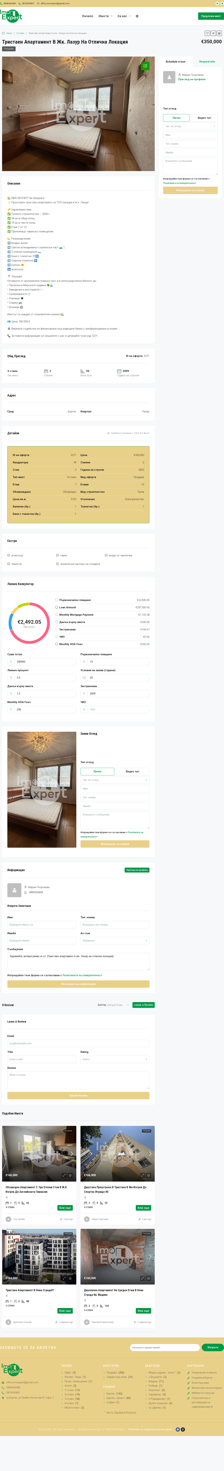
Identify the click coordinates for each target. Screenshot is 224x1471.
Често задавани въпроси (121, 1412)
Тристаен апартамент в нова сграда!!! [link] (30, 1290)
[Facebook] (217, 3)
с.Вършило (155, 1377)
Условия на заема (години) (97, 670)
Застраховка (88, 686)
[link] (39, 1154)
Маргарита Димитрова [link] (103, 1322)
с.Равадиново (157, 1398)
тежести (16, 564)
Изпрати (213, 1347)
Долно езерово (158, 1403)
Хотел (68, 1385)
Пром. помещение (76, 1381)
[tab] (145, 66)
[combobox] (114, 780)
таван (63, 555)
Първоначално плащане (96, 654)
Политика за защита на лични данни (150, 1429)
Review (11, 1067)
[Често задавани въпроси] (104, 1412)
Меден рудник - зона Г (162, 1372)
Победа (153, 1385)
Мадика (153, 1381)
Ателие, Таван (73, 1377)
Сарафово (155, 1394)
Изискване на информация (78, 984)
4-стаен (69, 1403)
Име (10, 917)
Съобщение (15, 949)
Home (9, 33)
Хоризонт (154, 1390)
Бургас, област (116, 1398)
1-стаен (69, 1390)
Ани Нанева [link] (19, 1219)
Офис (68, 1372)
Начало (87, 16)
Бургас (111, 1393)
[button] (207, 33)
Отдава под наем (117, 1377)
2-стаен (69, 1394)
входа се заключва (120, 555)
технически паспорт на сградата (80, 564)
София (111, 1402)
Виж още (65, 1207)
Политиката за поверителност (82, 975)
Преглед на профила (191, 79)
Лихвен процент (18, 670)
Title (10, 1052)
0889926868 (36, 892)
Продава (9, 49)
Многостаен (72, 1407)
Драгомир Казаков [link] (22, 1322)
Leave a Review (143, 1004)
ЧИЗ (83, 702)
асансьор (17, 555)
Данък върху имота (20, 686)
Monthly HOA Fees (19, 702)
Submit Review (78, 1095)
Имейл (11, 933)
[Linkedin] (222, 3)
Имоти (104, 16)
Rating (84, 1052)
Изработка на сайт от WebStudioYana (101, 1429)
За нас (122, 16)
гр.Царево (155, 1407)
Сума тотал (14, 654)
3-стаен (20, 33)
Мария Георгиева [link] (100, 1219)
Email (10, 1036)
